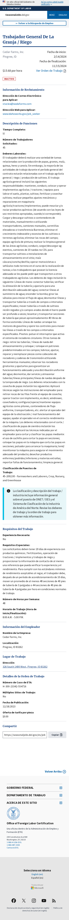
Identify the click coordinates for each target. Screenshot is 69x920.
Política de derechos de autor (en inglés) (42, 909)
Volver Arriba (53, 771)
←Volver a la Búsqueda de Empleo (34, 23)
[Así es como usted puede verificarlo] (34, 3)
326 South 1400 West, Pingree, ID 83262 (25, 666)
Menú (52, 14)
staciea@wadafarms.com (17, 103)
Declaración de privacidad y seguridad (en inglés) (28, 908)
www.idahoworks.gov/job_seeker (21, 113)
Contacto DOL (13, 847)
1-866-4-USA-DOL (14, 842)
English (63, 14)
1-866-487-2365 (13, 845)
